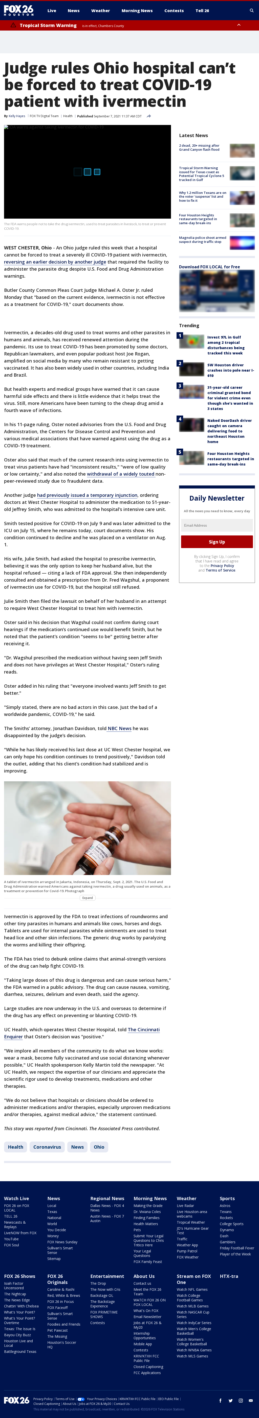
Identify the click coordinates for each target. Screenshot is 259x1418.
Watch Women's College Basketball (192, 1341)
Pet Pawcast (57, 1330)
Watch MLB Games (193, 1306)
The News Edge (17, 1300)
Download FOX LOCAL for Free (209, 267)
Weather (187, 1198)
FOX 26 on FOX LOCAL (16, 1208)
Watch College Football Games (190, 1297)
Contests (97, 1322)
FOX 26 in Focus (60, 1301)
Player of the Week (235, 1254)
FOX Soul (11, 1245)
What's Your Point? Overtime (19, 1320)
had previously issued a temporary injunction (87, 495)
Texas (52, 1211)
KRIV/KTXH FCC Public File (146, 1358)
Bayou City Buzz (17, 1334)
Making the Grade (148, 1205)
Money (53, 1235)
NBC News (119, 728)
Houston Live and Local (18, 1343)
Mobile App (143, 1344)
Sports (227, 1198)
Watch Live (16, 1198)
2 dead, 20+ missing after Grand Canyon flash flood (199, 147)
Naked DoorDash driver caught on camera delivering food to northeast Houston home (229, 431)
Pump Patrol (187, 1251)
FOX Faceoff (57, 1307)
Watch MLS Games (192, 1356)
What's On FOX (146, 1310)
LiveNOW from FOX (20, 1232)
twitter (231, 1401)
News (77, 1147)
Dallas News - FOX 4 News (107, 1208)
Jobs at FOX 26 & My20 (148, 1325)
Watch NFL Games (192, 1289)
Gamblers (227, 1242)
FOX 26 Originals (57, 1279)
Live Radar (185, 1205)
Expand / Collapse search (252, 10)
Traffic (182, 1238)
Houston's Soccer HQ (61, 1344)
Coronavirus (47, 1147)
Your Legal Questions (142, 1253)
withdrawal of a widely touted (121, 474)
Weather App (187, 1245)
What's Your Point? (19, 1312)
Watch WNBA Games (194, 1350)
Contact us (142, 1283)
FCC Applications (147, 1372)
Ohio (99, 1147)
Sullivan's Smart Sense (60, 1250)
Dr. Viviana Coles (147, 1211)
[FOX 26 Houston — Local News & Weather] (20, 11)
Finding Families (147, 1217)
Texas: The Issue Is (19, 1328)
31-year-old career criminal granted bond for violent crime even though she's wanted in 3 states (230, 398)
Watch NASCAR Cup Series (193, 1314)
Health (68, 116)
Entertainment (107, 1276)
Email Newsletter (147, 1316)
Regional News (107, 1198)
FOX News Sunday (62, 1242)
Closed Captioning (148, 1366)
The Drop (98, 1283)
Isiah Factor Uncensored (14, 1285)
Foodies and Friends (63, 1324)
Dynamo (227, 1229)
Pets (137, 1229)
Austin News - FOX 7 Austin (107, 1218)
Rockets (226, 1217)
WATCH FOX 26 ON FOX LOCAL (150, 1302)
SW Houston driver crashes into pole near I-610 (230, 370)
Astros (225, 1205)
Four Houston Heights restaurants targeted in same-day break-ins (198, 219)
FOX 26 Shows (19, 1276)
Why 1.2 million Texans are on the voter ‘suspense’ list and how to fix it (202, 196)
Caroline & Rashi (60, 1289)
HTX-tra (229, 1276)
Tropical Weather (191, 1222)
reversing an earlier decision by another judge (55, 262)
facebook (221, 1401)
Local (51, 1205)
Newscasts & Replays (15, 1224)
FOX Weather (188, 1257)
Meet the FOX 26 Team (147, 1291)
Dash (224, 1235)
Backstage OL (101, 1295)
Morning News (150, 1198)
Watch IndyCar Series (194, 1322)
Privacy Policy (222, 565)
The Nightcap (15, 1294)
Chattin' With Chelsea (21, 1306)
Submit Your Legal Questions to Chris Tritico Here (149, 1240)
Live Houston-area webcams (192, 1214)
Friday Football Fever (237, 1248)
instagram (241, 1401)
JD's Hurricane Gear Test (193, 1230)
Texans (226, 1211)
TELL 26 (10, 1216)
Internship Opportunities (145, 1335)
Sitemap (54, 1258)
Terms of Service (220, 570)
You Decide (56, 1229)
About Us (144, 1276)
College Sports (232, 1223)
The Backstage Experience (102, 1303)
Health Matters (146, 1223)
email (251, 1401)
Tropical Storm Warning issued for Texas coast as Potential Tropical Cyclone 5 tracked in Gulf (201, 174)
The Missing (57, 1336)
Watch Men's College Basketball (194, 1331)
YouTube (11, 1238)
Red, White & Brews (63, 1295)
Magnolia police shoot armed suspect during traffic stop (202, 239)
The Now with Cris (105, 1289)
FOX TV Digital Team (44, 116)
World (52, 1223)
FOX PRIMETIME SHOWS (104, 1314)
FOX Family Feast (148, 1261)
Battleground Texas (20, 1351)
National (54, 1217)
